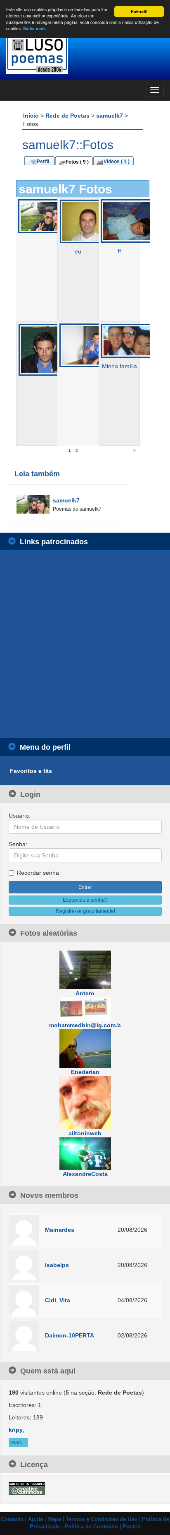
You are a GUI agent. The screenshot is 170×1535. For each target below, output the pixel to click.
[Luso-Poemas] (85, 54)
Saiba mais (34, 28)
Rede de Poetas (68, 115)
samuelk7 (110, 115)
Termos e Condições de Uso (101, 1519)
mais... (18, 1443)
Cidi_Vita (57, 1300)
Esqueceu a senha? (85, 900)
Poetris (132, 1527)
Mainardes (59, 1229)
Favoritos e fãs (31, 771)
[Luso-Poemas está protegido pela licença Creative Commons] (27, 1487)
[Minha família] (129, 340)
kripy (16, 1429)
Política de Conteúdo (91, 1527)
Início (31, 115)
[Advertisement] (85, 644)
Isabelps (57, 1265)
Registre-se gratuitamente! (85, 911)
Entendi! (139, 11)
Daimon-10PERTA (69, 1335)
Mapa (54, 1519)
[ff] (129, 220)
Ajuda (35, 1519)
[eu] (88, 221)
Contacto (12, 1519)
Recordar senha (38, 872)
